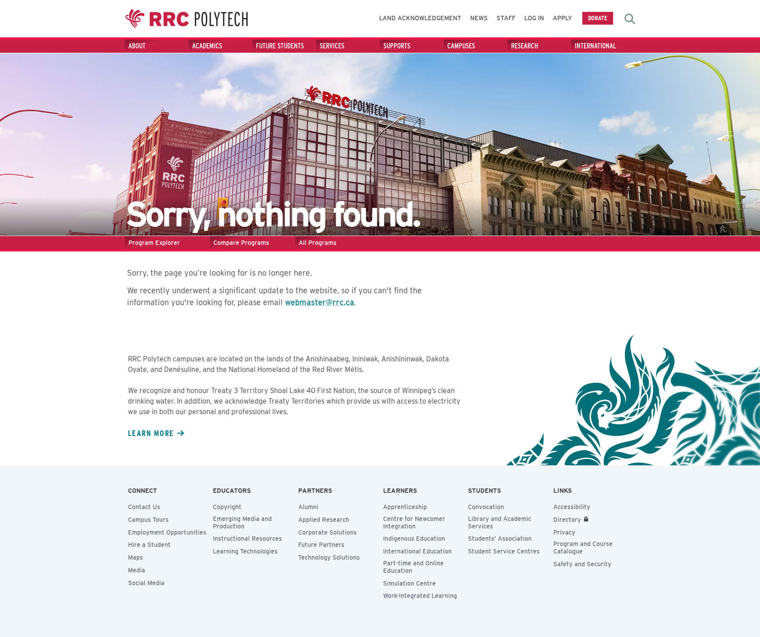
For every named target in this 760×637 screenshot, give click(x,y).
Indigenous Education (414, 538)
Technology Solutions (329, 557)
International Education (417, 551)
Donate (597, 18)
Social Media (146, 582)
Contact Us (144, 506)
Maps (135, 557)
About (137, 46)
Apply (562, 18)
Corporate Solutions (327, 532)
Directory (567, 519)
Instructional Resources (247, 538)
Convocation (486, 506)
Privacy (564, 532)
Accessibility (571, 506)
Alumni (308, 506)
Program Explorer (154, 242)
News (479, 18)
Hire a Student (149, 544)
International (595, 46)
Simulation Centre (409, 583)
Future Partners (321, 544)
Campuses (461, 46)
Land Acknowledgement (420, 18)
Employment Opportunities (167, 532)
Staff (506, 18)
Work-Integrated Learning (420, 595)
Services (332, 46)
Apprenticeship (405, 506)
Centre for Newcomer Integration (414, 522)
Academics (207, 46)
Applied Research (323, 519)
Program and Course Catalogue (583, 547)
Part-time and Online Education (413, 567)
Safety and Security (582, 564)
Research (524, 46)
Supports (397, 46)
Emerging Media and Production (242, 522)
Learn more (151, 433)
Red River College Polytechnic (186, 19)
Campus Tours (148, 519)
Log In (534, 18)
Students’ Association (500, 538)
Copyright (227, 506)
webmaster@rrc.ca (319, 302)
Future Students (280, 46)
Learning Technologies (245, 551)
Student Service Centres (504, 551)
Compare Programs (241, 242)
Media (136, 570)
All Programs (317, 242)
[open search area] (630, 19)
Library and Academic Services (499, 522)
